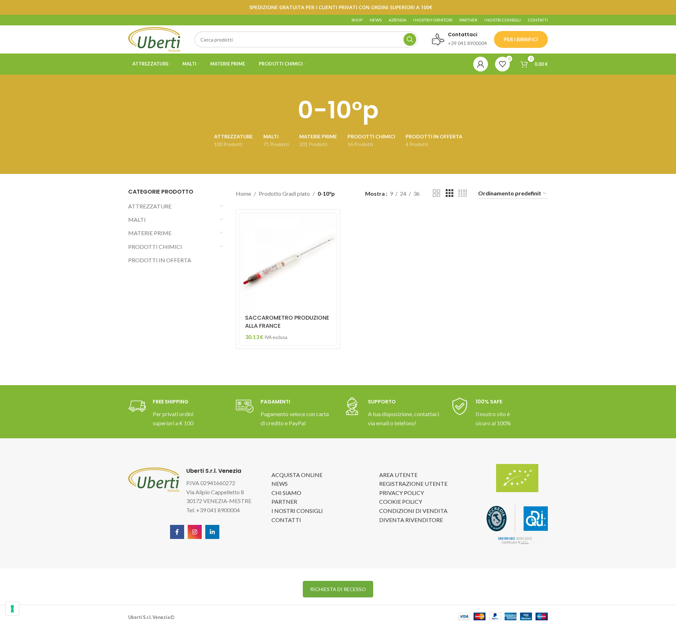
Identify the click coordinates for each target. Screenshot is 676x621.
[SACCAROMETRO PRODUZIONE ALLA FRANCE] (288, 261)
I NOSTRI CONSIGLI (297, 510)
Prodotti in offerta (159, 260)
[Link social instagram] (195, 532)
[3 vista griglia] (449, 193)
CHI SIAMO (286, 492)
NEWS (279, 483)
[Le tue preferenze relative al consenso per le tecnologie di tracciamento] (12, 608)
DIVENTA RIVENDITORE (411, 519)
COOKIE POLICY (400, 501)
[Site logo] (154, 38)
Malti (137, 219)
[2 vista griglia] (436, 193)
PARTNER (284, 501)
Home (243, 193)
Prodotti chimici (155, 246)
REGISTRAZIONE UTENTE (413, 483)
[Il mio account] (481, 64)
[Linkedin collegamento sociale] (212, 532)
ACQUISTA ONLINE (297, 474)
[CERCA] (409, 39)
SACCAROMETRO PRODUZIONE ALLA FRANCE (287, 322)
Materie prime (149, 233)
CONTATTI (286, 519)
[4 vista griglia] (462, 193)
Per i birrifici (521, 39)
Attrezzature (149, 206)
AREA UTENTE (398, 474)
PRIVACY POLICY (401, 492)
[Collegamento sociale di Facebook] (177, 532)
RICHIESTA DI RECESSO (338, 589)
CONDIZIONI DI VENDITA (413, 510)
